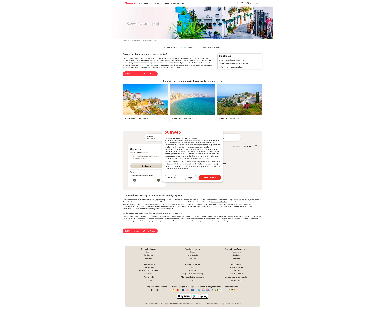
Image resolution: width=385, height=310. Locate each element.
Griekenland (148, 255)
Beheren (170, 178)
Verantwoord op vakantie (148, 271)
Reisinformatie (236, 280)
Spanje (137, 58)
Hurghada (236, 255)
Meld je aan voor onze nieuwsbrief (236, 277)
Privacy (192, 267)
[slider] (134, 180)
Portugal (148, 258)
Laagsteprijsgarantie (174, 47)
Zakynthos (192, 258)
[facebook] (151, 291)
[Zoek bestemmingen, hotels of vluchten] (238, 3)
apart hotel (150, 219)
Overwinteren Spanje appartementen (233, 60)
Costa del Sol (246, 206)
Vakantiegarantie (236, 274)
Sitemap (148, 280)
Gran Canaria (165, 61)
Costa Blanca (133, 61)
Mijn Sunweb (236, 271)
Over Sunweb (149, 267)
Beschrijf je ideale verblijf (139, 152)
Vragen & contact (236, 267)
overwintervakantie (141, 67)
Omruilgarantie (192, 47)
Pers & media (149, 277)
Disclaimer (192, 280)
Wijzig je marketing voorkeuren (192, 277)
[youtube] (163, 291)
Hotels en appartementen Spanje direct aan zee (237, 67)
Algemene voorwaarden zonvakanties (179, 304)
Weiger (190, 178)
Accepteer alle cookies (209, 178)
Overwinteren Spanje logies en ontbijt (233, 64)
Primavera (176, 67)
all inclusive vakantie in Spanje (202, 216)
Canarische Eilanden (219, 202)
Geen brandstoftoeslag (212, 47)
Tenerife (226, 204)
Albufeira (236, 258)
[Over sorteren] (255, 146)
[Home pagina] (131, 3)
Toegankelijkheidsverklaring (192, 274)
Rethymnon (236, 252)
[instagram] (157, 291)
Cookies (192, 271)
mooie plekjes (128, 209)
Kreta (192, 252)
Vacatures (149, 274)
